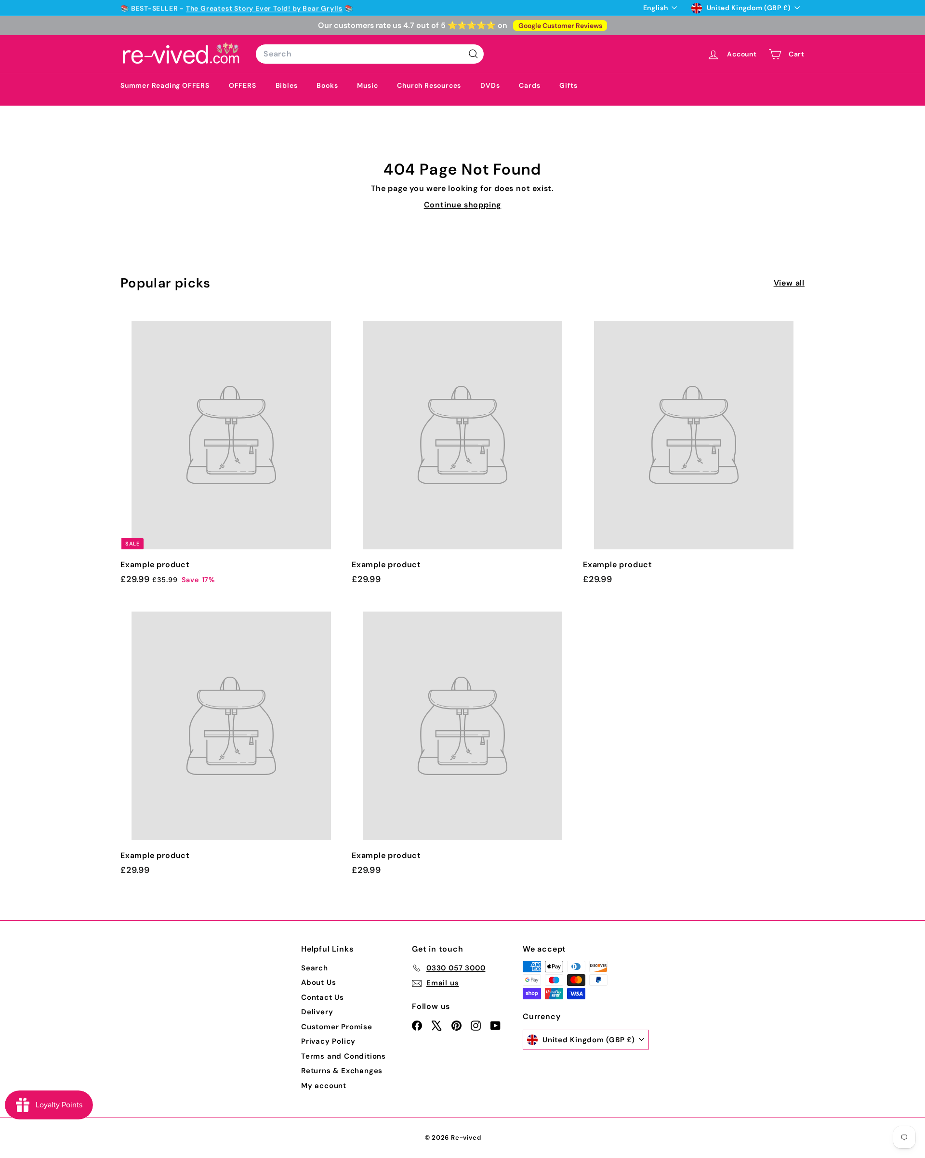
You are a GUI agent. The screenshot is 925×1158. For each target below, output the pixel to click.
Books (327, 85)
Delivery (317, 1012)
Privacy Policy (328, 1041)
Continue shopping (463, 205)
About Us (318, 982)
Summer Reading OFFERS (165, 85)
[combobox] (369, 54)
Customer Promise (336, 1027)
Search (314, 968)
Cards (529, 85)
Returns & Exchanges (342, 1071)
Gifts (568, 85)
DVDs (490, 85)
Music (367, 85)
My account (323, 1085)
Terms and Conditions (343, 1056)
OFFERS (242, 85)
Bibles (287, 85)
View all (789, 283)
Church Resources (429, 85)
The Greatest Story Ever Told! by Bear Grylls (264, 7)
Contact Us (322, 997)
